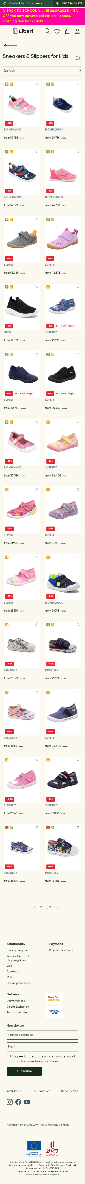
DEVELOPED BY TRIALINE (54, 1125)
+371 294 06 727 (41, 1091)
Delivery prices (16, 1001)
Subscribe (24, 1071)
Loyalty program (17, 950)
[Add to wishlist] (37, 84)
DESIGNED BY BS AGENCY (22, 1125)
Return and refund (18, 1012)
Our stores (33, 3)
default (9, 71)
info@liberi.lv (14, 1091)
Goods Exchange (18, 1007)
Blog (9, 966)
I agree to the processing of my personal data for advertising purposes (43, 1059)
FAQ (9, 977)
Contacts (13, 971)
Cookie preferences (19, 983)
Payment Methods (61, 950)
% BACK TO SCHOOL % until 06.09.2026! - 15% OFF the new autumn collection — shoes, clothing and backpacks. (40, 16)
